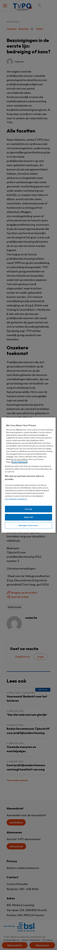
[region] (28, 475)
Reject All (28, 517)
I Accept (28, 509)
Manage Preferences (28, 525)
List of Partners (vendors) (16, 499)
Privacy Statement (19, 462)
